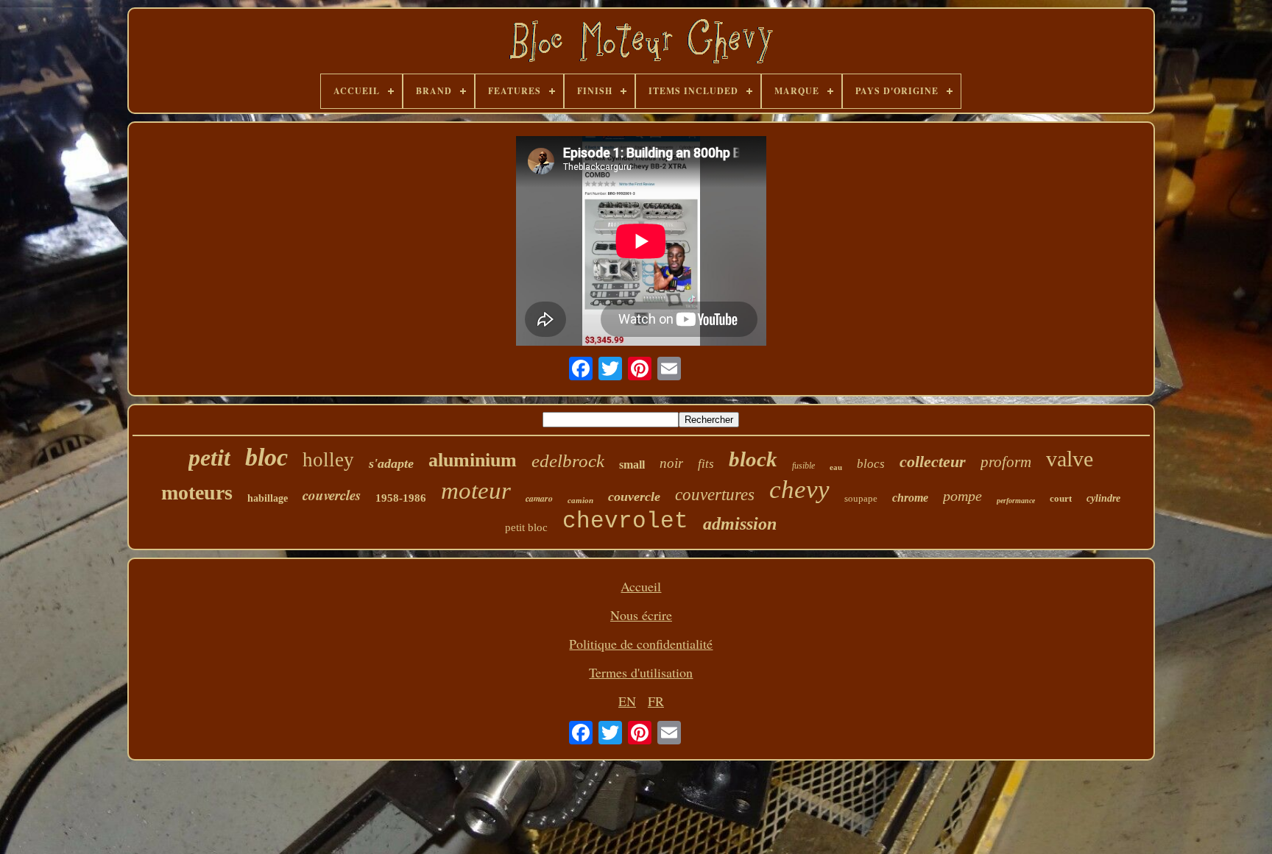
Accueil (641, 586)
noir (671, 463)
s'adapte (391, 463)
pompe (962, 496)
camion (580, 500)
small (632, 464)
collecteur (933, 461)
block (753, 459)
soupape (860, 498)
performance (1016, 501)
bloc (266, 457)
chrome (910, 497)
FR (656, 701)
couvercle (634, 496)
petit (209, 457)
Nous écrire (641, 615)
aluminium (472, 460)
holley (328, 460)
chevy (799, 489)
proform (1006, 462)
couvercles (332, 495)
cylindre (1103, 498)
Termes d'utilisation (641, 672)
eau (836, 467)
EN (627, 701)
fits (706, 464)
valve (1069, 458)
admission (740, 523)
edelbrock (567, 461)
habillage (267, 498)
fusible (803, 465)
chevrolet (625, 521)
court (1061, 498)
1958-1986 (400, 498)
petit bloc (526, 527)
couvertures (715, 494)
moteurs (197, 492)
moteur (476, 490)
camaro (539, 498)
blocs (871, 464)
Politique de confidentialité (641, 643)
